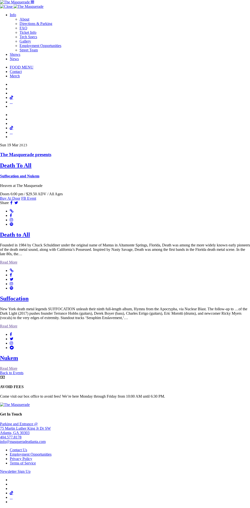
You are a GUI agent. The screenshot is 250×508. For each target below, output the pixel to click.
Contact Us (18, 450)
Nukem (9, 358)
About (24, 19)
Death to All (15, 234)
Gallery (25, 41)
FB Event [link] (28, 198)
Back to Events (11, 373)
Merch (15, 76)
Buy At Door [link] (10, 198)
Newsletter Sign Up (15, 471)
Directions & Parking (36, 24)
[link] (125, 165)
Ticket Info (28, 32)
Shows (15, 54)
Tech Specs (28, 37)
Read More (8, 262)
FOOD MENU (21, 67)
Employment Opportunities (40, 46)
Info (13, 15)
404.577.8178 (10, 437)
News (14, 59)
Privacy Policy (21, 459)
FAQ (23, 28)
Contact (16, 71)
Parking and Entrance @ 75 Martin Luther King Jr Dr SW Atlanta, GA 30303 (25, 428)
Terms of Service (23, 463)
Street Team (29, 50)
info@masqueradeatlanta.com (23, 441)
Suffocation (14, 298)
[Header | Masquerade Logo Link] (15, 2)
